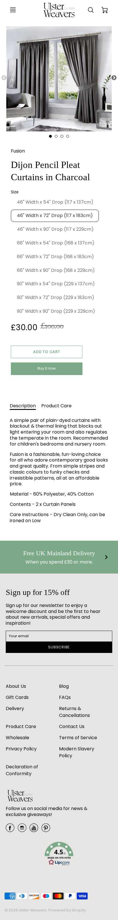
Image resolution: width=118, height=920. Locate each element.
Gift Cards (17, 697)
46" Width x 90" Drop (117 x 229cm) (55, 229)
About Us (16, 686)
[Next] (106, 557)
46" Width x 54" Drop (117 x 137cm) (55, 202)
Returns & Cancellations (74, 712)
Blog (64, 686)
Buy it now (47, 368)
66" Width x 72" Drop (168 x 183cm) (55, 256)
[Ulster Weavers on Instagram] (22, 830)
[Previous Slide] (4, 78)
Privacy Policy (21, 748)
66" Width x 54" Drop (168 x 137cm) (56, 243)
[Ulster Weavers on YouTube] (34, 830)
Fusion (18, 151)
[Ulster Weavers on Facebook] (10, 830)
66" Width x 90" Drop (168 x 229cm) (56, 270)
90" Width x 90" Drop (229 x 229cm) (56, 311)
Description (23, 405)
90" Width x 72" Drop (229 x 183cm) (55, 297)
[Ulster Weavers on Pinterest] (46, 830)
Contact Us (71, 726)
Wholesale (17, 737)
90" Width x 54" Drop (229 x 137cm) (56, 283)
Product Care (56, 405)
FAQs (65, 697)
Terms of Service (78, 737)
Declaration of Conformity (22, 770)
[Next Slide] (114, 78)
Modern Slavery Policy (76, 752)
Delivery (15, 708)
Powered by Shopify (67, 910)
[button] (46, 352)
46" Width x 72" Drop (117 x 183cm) (55, 215)
